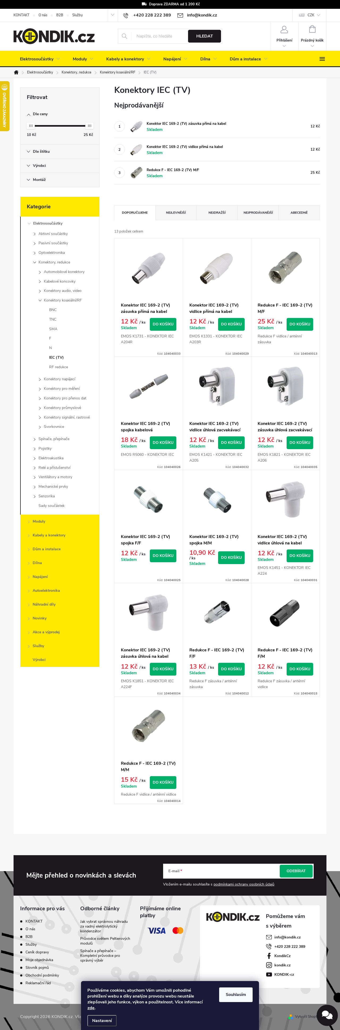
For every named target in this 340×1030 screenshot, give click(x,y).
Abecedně (299, 212)
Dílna (37, 562)
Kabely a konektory (49, 535)
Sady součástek (52, 505)
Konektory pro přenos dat (65, 398)
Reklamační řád (38, 983)
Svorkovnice (54, 426)
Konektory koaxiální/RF (63, 300)
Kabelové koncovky (59, 281)
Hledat (204, 36)
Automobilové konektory (64, 271)
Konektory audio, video (63, 290)
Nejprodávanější (258, 212)
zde (91, 1008)
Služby (77, 15)
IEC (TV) (56, 357)
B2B (59, 15)
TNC (52, 319)
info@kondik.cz (287, 937)
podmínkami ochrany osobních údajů (244, 884)
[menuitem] (40, 59)
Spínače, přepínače (54, 438)
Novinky (39, 618)
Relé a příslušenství (54, 467)
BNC (53, 309)
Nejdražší (217, 212)
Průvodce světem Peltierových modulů (105, 941)
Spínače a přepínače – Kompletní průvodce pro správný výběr (100, 955)
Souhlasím (236, 995)
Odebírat (296, 871)
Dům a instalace (47, 549)
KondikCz (282, 955)
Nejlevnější (176, 212)
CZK (311, 15)
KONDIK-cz (284, 974)
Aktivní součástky (53, 233)
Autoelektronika (46, 590)
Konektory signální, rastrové (67, 417)
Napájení (40, 576)
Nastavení (102, 1021)
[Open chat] (327, 1015)
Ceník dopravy (37, 952)
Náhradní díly (44, 604)
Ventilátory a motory (55, 476)
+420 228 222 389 (289, 946)
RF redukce (58, 367)
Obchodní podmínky (42, 975)
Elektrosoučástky (47, 223)
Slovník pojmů (37, 967)
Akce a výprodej (46, 632)
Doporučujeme (135, 212)
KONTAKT (21, 15)
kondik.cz (282, 965)
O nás (43, 15)
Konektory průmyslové (62, 407)
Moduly (39, 521)
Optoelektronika (52, 252)
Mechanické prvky (53, 486)
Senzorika (47, 496)
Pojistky (45, 448)
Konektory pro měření (62, 388)
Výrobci (39, 659)
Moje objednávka (39, 959)
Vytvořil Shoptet (307, 1016)
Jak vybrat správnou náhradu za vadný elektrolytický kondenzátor (104, 926)
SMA (53, 329)
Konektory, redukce (54, 262)
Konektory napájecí (59, 379)
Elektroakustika (51, 458)
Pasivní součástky (53, 243)
